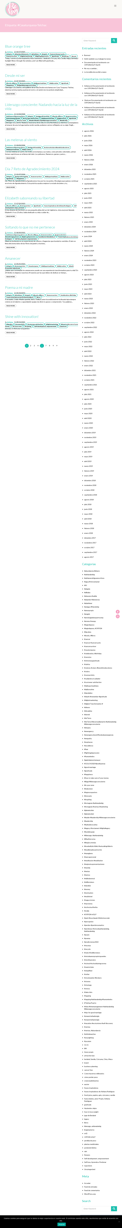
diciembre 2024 (90, 227)
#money (87, 889)
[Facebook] (118, 612)
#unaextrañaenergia (91, 1020)
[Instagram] (118, 616)
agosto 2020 (89, 399)
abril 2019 (88, 461)
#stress (87, 989)
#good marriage (90, 767)
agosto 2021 (89, 389)
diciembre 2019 (90, 433)
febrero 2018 (89, 528)
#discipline (88, 711)
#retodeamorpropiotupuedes (95, 956)
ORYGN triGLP (89, 1137)
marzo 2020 (88, 423)
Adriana (10, 52)
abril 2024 (88, 241)
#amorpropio (89, 610)
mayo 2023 (88, 289)
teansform (62, 326)
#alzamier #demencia (21, 54)
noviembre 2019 (90, 437)
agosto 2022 (89, 332)
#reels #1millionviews (92, 953)
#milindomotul (89, 878)
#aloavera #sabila (90, 596)
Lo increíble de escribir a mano (95, 72)
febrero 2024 (89, 251)
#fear (86, 749)
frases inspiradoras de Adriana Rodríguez (57, 206)
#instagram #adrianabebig (93, 803)
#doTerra (87, 718)
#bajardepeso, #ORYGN (93, 628)
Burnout (87, 55)
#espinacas (88, 742)
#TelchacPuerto (90, 1003)
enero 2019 (88, 476)
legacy (86, 1119)
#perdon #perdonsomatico (94, 925)
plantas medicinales (91, 1144)
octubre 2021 (89, 380)
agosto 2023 (89, 275)
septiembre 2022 (90, 327)
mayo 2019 (88, 456)
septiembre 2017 (90, 552)
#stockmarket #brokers (93, 978)
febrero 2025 (89, 217)
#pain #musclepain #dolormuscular (97, 918)
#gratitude (55, 56)
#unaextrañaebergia (91, 1016)
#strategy (88, 985)
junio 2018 (88, 509)
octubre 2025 (89, 179)
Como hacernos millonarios (94, 1074)
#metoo (87, 875)
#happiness (10, 85)
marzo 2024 (88, 246)
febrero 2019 (89, 471)
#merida (87, 868)
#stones (87, 981)
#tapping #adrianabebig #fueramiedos (98, 999)
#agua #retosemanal (91, 582)
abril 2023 (88, 294)
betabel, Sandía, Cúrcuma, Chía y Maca (98, 1059)
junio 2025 (88, 198)
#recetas (87, 945)
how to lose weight (91, 1112)
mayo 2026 (88, 145)
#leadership (64, 120)
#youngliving (89, 1038)
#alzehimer (35, 54)
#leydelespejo (89, 832)
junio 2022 (88, 342)
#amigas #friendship (42, 116)
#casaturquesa (33, 266)
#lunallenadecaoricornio (93, 850)
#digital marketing (26, 56)
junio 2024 (88, 236)
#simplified (88, 971)
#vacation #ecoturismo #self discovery (98, 1023)
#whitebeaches (90, 1034)
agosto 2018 (89, 500)
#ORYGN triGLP (90, 914)
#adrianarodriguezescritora (15, 116)
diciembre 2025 (90, 169)
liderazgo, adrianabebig (92, 1126)
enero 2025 (88, 222)
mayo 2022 (88, 346)
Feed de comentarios (92, 1190)
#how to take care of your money (96, 778)
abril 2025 (88, 208)
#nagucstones (89, 900)
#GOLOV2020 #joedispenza (94, 764)
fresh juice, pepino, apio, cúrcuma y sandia (99, 1095)
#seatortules (89, 967)
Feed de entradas (90, 1187)
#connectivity (20, 324)
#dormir (87, 715)
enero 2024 (88, 255)
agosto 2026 (89, 131)
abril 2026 (88, 150)
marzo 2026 (88, 155)
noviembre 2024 (90, 231)
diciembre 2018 (90, 480)
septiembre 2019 (90, 442)
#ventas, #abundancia (92, 1030)
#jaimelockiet (89, 814)
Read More (10, 65)
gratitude (87, 1105)
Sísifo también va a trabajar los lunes (97, 59)
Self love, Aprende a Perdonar (95, 1162)
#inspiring (65, 56)
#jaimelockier (89, 810)
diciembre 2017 (90, 538)
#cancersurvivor (11, 56)
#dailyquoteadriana (40, 83)
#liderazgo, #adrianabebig (93, 835)
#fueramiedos (89, 756)
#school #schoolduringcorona (95, 963)
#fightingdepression (42, 56)
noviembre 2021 (90, 375)
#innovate (88, 796)
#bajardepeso (89, 625)
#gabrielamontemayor (92, 760)
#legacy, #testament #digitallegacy (97, 828)
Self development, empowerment (26, 239)
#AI (85, 585)
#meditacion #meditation (46, 237)
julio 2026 (87, 136)
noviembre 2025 (90, 174)
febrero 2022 (89, 361)
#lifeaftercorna (89, 839)
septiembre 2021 (90, 385)
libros (38, 297)
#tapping (87, 996)
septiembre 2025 (90, 184)
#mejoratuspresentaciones (94, 864)
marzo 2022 (88, 356)
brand (86, 1063)
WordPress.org (90, 1194)
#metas (87, 871)
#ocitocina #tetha (90, 907)
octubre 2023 (89, 265)
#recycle (87, 949)
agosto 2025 (89, 188)
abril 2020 (88, 418)
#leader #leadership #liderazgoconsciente (43, 120)
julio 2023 (87, 279)
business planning (91, 1066)
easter (86, 1084)
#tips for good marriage (93, 1013)
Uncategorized (89, 1169)
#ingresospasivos (90, 792)
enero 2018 (88, 533)
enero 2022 (88, 366)
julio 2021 (87, 394)
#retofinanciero (90, 960)
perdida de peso (90, 1141)
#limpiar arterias (90, 843)
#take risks (88, 992)
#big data (9, 324)
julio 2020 (87, 404)
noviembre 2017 (90, 543)
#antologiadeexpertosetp (93, 618)
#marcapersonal (90, 857)
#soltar (86, 974)
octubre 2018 (89, 490)
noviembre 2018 (90, 485)
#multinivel (88, 896)
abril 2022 (88, 351)
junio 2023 (88, 284)
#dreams (87, 728)
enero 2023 (88, 308)
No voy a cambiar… (91, 68)
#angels (44, 54)
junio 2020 (88, 409)
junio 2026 (88, 141)
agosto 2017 (89, 557)
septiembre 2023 (90, 270)
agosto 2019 (89, 447)
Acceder (87, 1183)
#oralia (86, 911)
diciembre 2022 (90, 313)
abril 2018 (88, 519)
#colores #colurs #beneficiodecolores (56, 147)
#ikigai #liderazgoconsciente (26, 85)
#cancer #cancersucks (57, 54)
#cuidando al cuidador (92, 679)
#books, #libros (11, 83)
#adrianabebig (89, 574)
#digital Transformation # (93, 704)
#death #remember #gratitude (95, 697)
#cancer (87, 639)
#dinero (87, 707)
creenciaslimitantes (91, 1081)
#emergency (89, 731)
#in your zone (21, 120)
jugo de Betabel (90, 1115)
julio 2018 (87, 504)
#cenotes (87, 657)
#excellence (88, 746)
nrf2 (85, 1133)
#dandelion (88, 693)
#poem (74, 56)
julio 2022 (87, 337)
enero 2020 (88, 428)
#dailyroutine (53, 83)
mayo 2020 (88, 413)
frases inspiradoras (91, 1088)
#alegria (9, 54)
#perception (88, 922)
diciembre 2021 (90, 370)
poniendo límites (90, 1148)
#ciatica (87, 664)
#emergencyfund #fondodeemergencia (98, 735)
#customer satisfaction (30, 118)
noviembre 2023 (90, 260)
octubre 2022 (89, 322)
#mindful (87, 886)
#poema (87, 938)
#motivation (88, 893)
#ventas (87, 1027)
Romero (87, 1155)
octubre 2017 (89, 547)
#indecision (88, 789)
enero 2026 (88, 164)
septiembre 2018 (90, 495)
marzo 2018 (88, 524)
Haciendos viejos (90, 1108)
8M (85, 1048)
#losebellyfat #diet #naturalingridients (98, 846)
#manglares (88, 853)
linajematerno (89, 1130)
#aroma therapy (90, 621)
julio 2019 (87, 452)
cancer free (88, 1070)
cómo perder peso (91, 1077)
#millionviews (89, 882)
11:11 (86, 1045)
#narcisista (88, 904)
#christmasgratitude (13, 118)
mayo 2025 (88, 203)
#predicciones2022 (91, 942)
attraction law (89, 1056)
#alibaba (87, 592)
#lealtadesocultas (90, 825)
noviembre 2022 (90, 318)
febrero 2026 (89, 160)
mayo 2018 (88, 514)
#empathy (88, 738)
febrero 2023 (89, 303)
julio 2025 (87, 193)
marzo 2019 (88, 466)
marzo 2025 (88, 212)
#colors (87, 671)
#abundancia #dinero (92, 571)
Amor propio (88, 1052)
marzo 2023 (88, 299)
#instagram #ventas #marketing (96, 807)
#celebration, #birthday (68, 295)
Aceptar (62, 1224)
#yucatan (87, 1041)
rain (85, 1151)
